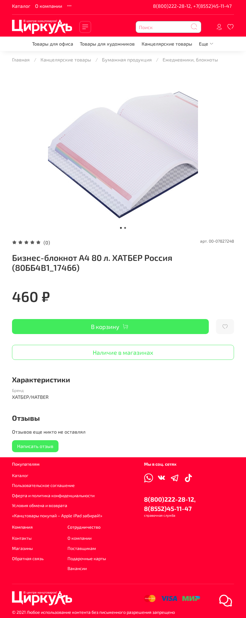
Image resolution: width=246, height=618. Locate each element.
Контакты (22, 538)
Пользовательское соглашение (43, 485)
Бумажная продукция (127, 59)
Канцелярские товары (167, 43)
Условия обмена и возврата (39, 505)
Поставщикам (82, 548)
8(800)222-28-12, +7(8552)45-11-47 (192, 6)
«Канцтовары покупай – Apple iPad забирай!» (57, 515)
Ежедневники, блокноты (190, 59)
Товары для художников (107, 43)
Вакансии (77, 568)
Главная (21, 59)
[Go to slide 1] (121, 228)
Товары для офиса (52, 43)
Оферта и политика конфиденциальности (53, 495)
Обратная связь (28, 558)
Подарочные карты (87, 558)
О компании (48, 6)
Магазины (22, 548)
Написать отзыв (35, 446)
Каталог (21, 6)
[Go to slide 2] (125, 228)
